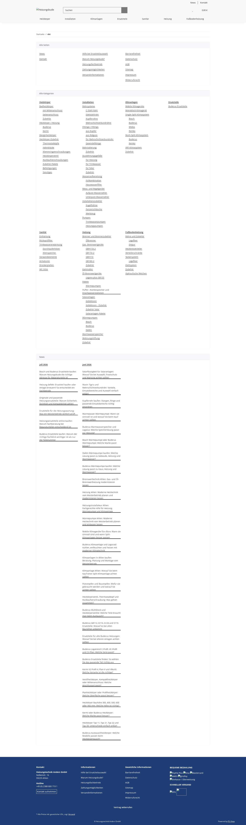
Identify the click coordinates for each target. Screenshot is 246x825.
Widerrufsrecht (132, 80)
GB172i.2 (90, 252)
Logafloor (133, 240)
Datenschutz (131, 59)
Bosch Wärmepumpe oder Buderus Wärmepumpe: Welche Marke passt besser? (99, 443)
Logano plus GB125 (95, 277)
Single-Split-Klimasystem (137, 114)
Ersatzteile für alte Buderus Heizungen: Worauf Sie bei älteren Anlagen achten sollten (101, 639)
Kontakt (203, 2)
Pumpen (86, 217)
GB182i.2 (90, 261)
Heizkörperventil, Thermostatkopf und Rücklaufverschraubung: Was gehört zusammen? (100, 599)
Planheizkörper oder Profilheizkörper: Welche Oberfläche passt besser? (100, 694)
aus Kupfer (91, 131)
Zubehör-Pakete (50, 164)
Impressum (130, 74)
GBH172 (89, 257)
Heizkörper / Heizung (49, 122)
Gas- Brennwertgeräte (92, 244)
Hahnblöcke (48, 147)
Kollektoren (91, 301)
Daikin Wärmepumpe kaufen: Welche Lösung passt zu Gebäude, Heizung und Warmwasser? (101, 456)
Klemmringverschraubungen (56, 151)
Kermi (46, 131)
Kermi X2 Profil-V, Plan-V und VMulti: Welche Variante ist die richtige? (99, 671)
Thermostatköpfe (51, 143)
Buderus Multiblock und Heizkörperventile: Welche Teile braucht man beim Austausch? (101, 613)
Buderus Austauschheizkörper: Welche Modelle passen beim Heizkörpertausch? (100, 735)
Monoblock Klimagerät (136, 110)
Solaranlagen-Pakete (95, 313)
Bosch (132, 118)
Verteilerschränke (133, 252)
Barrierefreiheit (132, 53)
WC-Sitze (43, 269)
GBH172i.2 (91, 248)
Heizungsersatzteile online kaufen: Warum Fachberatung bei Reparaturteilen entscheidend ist (55, 424)
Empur (132, 244)
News (193, 2)
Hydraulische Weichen (136, 273)
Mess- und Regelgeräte (93, 188)
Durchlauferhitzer (51, 248)
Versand (71, 814)
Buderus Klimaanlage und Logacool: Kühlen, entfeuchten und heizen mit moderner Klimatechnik (99, 547)
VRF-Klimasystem (133, 147)
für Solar (90, 168)
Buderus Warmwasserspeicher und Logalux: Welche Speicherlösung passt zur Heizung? (100, 430)
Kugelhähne (91, 205)
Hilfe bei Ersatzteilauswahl (95, 53)
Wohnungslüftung (91, 338)
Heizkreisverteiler (133, 248)
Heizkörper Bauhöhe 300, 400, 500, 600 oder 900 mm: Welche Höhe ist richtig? (100, 704)
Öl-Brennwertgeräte (92, 273)
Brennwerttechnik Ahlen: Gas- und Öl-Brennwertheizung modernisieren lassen (100, 482)
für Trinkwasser (93, 164)
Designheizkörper (47, 135)
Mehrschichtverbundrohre (98, 122)
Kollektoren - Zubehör (96, 305)
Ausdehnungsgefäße (92, 155)
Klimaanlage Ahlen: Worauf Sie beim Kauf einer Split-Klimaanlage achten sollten (99, 573)
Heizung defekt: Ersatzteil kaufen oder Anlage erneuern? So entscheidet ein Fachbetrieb (57, 387)
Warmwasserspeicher (92, 334)
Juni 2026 (86, 364)
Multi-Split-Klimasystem (136, 135)
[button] (187, 10)
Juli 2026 (43, 364)
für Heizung (91, 159)
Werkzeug (90, 213)
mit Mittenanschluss (52, 110)
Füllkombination (93, 180)
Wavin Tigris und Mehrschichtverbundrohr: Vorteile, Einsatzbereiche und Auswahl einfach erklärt (100, 389)
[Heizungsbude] (45, 10)
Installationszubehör (92, 201)
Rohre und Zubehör (134, 236)
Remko (132, 131)
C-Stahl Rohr (92, 110)
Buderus (47, 126)
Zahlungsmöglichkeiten (93, 69)
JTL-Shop (231, 821)
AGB (127, 64)
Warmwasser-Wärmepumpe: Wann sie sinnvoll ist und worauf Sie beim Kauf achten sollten (100, 416)
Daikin (89, 330)
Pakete (85, 281)
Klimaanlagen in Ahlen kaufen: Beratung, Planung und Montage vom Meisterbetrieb (100, 560)
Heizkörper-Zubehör (49, 139)
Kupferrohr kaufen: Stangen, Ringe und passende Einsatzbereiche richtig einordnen (101, 403)
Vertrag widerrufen (123, 807)
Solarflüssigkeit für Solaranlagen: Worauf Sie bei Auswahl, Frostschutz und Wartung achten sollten (99, 374)
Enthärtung (44, 236)
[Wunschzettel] (192, 10)
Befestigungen (50, 168)
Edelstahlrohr (92, 114)
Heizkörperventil (51, 155)
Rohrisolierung (89, 147)
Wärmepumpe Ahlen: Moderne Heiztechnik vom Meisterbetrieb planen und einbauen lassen (101, 521)
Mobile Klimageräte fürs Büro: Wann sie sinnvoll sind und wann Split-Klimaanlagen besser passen (101, 534)
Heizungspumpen (94, 225)
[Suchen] (124, 10)
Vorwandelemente (48, 257)
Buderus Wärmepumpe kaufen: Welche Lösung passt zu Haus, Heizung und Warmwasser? (101, 469)
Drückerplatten (46, 265)
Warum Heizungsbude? (93, 59)
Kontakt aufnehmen (46, 791)
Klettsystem (131, 265)
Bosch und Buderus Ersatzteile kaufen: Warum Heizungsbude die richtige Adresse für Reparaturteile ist (57, 374)
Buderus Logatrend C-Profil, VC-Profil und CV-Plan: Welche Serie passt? (99, 650)
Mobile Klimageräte (134, 106)
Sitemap (129, 69)
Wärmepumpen (93, 285)
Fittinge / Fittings (90, 126)
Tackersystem (131, 257)
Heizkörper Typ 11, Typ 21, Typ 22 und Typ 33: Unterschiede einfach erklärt (100, 724)
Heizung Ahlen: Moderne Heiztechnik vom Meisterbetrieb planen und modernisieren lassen (100, 495)
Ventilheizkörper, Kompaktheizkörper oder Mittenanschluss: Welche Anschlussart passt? (100, 682)
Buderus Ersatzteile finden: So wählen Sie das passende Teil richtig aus (100, 661)
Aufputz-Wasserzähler (96, 192)
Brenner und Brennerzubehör (96, 236)
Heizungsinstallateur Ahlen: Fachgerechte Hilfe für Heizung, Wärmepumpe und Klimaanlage (97, 508)
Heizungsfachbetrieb (92, 64)
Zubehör (47, 118)
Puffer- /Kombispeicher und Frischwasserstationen (95, 291)
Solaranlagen (88, 297)
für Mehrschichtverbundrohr (99, 139)
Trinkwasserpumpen (95, 221)
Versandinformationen (93, 74)
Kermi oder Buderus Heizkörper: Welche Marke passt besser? (97, 714)
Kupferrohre (92, 118)
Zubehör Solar (92, 309)
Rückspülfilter (46, 240)
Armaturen (44, 261)
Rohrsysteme (88, 106)
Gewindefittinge (93, 143)
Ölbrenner (91, 240)
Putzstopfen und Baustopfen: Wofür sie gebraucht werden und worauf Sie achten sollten (101, 586)
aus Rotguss (91, 135)
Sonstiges (47, 172)
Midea (132, 126)
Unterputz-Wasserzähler (97, 197)
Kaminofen (87, 269)
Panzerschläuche (94, 209)
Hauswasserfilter (94, 184)
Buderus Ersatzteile (177, 106)
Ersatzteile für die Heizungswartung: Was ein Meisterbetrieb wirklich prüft (57, 412)
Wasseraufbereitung (92, 176)
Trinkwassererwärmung (50, 244)
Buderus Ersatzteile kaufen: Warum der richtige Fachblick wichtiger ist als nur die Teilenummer (58, 437)
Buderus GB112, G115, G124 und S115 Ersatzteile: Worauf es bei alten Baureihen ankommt (100, 626)
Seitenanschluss (50, 114)
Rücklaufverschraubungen (55, 159)
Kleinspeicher (49, 252)
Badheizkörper (46, 106)
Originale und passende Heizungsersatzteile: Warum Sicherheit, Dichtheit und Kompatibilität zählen (58, 400)
